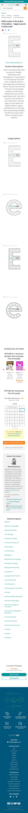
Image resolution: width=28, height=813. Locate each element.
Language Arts (8, 571)
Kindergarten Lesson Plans (14, 781)
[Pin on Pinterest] (3, 30)
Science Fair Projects (14, 788)
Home (2, 15)
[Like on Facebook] (6, 30)
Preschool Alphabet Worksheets (13, 596)
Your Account (14, 750)
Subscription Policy (14, 769)
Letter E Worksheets (19, 17)
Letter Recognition (9, 584)
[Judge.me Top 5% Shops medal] (16, 700)
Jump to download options (13, 62)
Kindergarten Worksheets (11, 567)
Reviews (14, 755)
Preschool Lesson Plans (14, 784)
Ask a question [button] (14, 678)
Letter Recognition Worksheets (13, 588)
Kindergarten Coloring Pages (12, 559)
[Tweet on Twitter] (9, 30)
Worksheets (16, 15)
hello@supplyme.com (15, 742)
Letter (15, 404)
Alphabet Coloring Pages (11, 526)
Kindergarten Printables (11, 563)
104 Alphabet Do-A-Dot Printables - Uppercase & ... (19, 376)
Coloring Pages (8, 534)
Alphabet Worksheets (6, 17)
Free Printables (8, 547)
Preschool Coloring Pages (11, 600)
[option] (9, 370)
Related (3, 13)
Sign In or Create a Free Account (14, 443)
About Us (14, 760)
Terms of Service (14, 764)
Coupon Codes (14, 762)
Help (14, 748)
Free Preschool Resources (11, 542)
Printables (9, 15)
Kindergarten (8, 555)
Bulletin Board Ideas (14, 774)
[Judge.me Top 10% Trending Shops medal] (23, 700)
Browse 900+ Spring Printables (15, 1)
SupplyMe (7, 633)
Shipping (14, 753)
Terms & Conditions (10, 806)
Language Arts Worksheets (12, 576)
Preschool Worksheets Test (12, 625)
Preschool (7, 592)
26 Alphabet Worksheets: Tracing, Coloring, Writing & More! (14, 508)
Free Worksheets (9, 551)
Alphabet (7, 522)
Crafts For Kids (14, 779)
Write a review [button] (14, 674)
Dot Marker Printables (10, 538)
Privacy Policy (19, 806)
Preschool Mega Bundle (15, 499)
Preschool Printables (10, 617)
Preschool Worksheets (10, 621)
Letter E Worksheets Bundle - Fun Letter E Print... (10, 376)
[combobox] (12, 8)
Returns (14, 757)
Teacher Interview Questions (14, 790)
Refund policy (14, 766)
